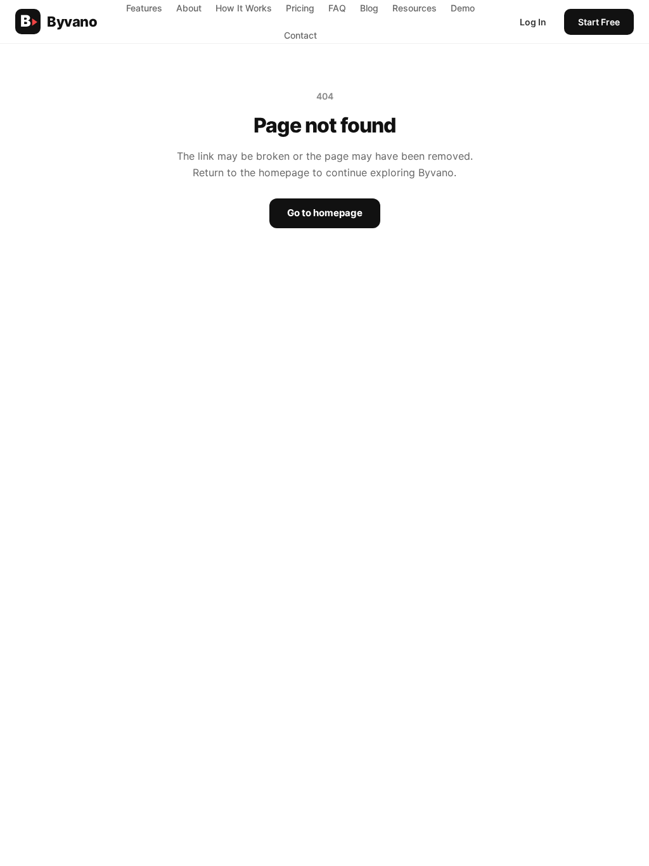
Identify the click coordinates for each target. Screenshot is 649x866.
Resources (414, 8)
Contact (300, 35)
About (189, 8)
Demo (463, 8)
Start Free (599, 21)
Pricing (300, 8)
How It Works (243, 8)
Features (144, 8)
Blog (369, 8)
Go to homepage (325, 213)
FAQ (337, 8)
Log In (533, 21)
